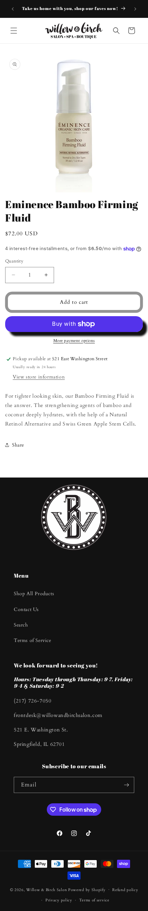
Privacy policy (58, 900)
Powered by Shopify (87, 889)
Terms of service (94, 900)
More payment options (74, 340)
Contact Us (26, 609)
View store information (39, 377)
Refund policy (125, 889)
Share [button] (18, 445)
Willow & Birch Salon (46, 889)
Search (21, 625)
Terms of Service (32, 640)
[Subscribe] (126, 785)
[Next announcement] (135, 9)
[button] (13, 30)
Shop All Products (34, 593)
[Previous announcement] (12, 9)
